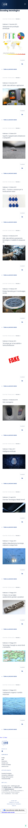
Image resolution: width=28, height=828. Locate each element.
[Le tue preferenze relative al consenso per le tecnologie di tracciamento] (25, 825)
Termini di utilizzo (14, 802)
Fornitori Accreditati (6, 764)
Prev (1, 737)
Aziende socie (5, 763)
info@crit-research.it (9, 789)
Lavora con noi (5, 766)
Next (6, 737)
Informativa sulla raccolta (8, 812)
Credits (14, 805)
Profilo (3, 757)
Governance (4, 761)
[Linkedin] (22, 64)
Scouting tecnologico (9, 19)
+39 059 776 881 (18, 787)
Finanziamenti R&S (6, 778)
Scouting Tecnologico (7, 773)
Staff (3, 759)
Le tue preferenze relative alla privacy (14, 810)
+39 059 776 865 (7, 787)
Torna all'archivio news (10, 69)
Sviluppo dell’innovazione (7, 777)
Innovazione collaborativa (7, 775)
